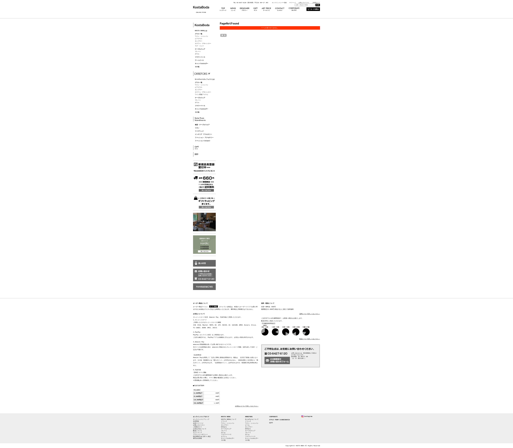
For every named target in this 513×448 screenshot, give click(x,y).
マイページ (292, 2)
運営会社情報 (197, 438)
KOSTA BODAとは (201, 31)
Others (224, 427)
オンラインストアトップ (201, 419)
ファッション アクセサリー (204, 137)
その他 (197, 67)
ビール (247, 425)
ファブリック (199, 131)
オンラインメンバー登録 (279, 2)
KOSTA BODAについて (228, 419)
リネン (197, 128)
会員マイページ (198, 423)
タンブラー (198, 41)
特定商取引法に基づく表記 (202, 436)
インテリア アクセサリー (203, 134)
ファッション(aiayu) (202, 141)
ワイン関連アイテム (201, 94)
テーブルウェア (200, 49)
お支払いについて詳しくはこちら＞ (247, 406)
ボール (223, 432)
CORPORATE (273, 417)
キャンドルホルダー (201, 63)
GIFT (271, 423)
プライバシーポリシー (200, 434)
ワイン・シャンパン (201, 36)
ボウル (197, 54)
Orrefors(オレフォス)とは (205, 79)
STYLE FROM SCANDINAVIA (279, 420)
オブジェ (224, 436)
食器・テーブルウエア (202, 125)
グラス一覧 (198, 34)
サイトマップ (197, 432)
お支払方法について (199, 429)
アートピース (199, 60)
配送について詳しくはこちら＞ (309, 339)
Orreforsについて (252, 419)
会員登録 (196, 421)
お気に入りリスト (304, 2)
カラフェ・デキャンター (203, 43)
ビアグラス (198, 39)
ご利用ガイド (316, 2)
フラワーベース (200, 57)
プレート (198, 51)
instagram (308, 416)
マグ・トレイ (199, 46)
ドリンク (224, 421)
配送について (197, 431)
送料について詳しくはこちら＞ (309, 314)
